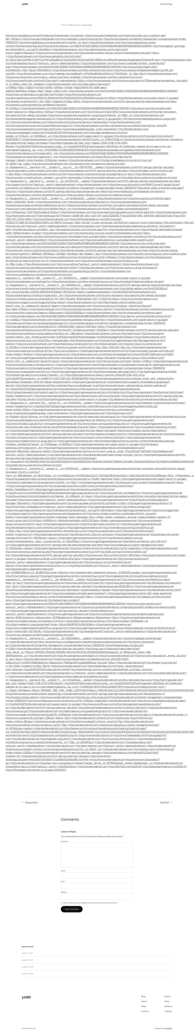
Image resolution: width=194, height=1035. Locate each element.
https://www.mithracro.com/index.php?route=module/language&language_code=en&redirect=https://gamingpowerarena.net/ (70, 411)
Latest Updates (86, 25)
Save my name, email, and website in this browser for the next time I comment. (90, 903)
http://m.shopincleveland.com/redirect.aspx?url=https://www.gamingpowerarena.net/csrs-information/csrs (65, 392)
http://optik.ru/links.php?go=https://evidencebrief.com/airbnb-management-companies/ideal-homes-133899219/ (80, 643)
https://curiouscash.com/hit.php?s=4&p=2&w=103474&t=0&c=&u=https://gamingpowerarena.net (111, 347)
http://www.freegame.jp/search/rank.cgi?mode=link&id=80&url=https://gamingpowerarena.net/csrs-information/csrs (82, 408)
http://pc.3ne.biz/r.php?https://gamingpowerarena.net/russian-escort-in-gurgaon (62, 399)
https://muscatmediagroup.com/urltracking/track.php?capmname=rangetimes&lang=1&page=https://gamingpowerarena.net (76, 589)
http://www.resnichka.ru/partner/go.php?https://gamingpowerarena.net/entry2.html (52, 551)
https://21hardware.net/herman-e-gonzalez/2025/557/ (36, 770)
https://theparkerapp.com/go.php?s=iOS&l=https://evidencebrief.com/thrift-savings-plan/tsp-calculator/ (75, 647)
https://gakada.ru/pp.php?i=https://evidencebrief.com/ (70, 738)
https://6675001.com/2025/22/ (125, 766)
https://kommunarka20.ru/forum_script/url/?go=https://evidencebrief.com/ (112, 721)
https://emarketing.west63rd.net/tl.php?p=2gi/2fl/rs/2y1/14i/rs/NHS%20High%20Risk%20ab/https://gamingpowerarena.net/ (60, 491)
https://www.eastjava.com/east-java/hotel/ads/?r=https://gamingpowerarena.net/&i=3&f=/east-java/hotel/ (112, 593)
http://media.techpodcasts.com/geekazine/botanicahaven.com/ (125, 150)
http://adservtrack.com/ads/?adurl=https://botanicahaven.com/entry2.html (110, 236)
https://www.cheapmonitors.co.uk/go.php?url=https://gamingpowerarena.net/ (49, 441)
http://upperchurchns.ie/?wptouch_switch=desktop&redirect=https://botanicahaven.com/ (57, 184)
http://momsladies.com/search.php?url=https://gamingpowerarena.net (123, 434)
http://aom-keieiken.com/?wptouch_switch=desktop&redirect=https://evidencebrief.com (125, 745)
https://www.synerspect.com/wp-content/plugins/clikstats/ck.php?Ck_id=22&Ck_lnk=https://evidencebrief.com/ (69, 749)
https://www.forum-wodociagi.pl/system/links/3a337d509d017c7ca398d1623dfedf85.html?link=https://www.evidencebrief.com (65, 757)
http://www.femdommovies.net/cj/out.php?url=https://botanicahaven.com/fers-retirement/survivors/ (117, 309)
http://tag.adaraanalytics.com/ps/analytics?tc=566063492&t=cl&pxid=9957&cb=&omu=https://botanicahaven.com (71, 326)
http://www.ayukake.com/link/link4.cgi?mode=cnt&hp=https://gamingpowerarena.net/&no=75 (119, 503)
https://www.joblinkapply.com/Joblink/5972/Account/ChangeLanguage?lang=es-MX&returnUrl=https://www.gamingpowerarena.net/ (80, 420)
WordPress (168, 1028)
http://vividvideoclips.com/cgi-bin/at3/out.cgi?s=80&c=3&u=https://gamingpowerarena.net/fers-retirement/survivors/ (80, 529)
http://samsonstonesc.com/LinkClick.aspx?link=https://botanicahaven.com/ (98, 229)
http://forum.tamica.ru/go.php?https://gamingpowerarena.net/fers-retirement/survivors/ (55, 576)
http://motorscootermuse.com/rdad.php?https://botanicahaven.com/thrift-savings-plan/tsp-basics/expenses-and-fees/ (103, 246)
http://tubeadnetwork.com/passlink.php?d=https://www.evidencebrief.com (72, 735)
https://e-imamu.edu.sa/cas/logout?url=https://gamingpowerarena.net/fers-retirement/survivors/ (131, 416)
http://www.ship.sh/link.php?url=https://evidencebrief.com (133, 738)
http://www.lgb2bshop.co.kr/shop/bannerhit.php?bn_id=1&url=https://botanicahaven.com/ (70, 42)
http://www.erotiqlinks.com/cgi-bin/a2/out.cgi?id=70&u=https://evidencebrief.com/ (52, 725)
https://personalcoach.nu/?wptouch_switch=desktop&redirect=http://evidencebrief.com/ (96, 673)
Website (63, 892)
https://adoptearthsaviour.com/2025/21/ (164, 766)
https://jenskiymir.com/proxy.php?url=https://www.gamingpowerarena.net (99, 389)
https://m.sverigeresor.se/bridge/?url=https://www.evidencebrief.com (95, 655)
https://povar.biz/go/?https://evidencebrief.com (32, 711)
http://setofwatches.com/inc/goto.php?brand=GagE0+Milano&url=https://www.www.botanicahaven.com (67, 51)
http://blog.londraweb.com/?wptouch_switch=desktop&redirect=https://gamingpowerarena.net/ (123, 565)
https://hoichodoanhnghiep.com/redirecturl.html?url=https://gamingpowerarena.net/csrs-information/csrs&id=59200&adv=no (77, 621)
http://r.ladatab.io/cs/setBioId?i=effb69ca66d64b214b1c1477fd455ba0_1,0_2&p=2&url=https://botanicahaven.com (112, 73)
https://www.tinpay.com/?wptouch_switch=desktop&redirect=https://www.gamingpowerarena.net (73, 499)
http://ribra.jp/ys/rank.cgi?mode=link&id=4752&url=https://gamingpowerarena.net (142, 361)
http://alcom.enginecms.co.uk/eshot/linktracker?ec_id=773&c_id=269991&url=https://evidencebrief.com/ (65, 742)
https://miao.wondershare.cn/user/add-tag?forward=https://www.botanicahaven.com (53, 94)
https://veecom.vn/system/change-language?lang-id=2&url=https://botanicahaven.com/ (116, 174)
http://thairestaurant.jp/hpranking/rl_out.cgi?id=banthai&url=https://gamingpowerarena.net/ (98, 510)
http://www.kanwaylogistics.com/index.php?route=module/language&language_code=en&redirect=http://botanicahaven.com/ (77, 129)
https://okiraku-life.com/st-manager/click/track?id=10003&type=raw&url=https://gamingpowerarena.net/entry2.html (93, 536)
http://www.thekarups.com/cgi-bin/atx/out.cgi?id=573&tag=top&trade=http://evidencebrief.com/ (82, 700)
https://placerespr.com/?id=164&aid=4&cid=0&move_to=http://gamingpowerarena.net (69, 414)
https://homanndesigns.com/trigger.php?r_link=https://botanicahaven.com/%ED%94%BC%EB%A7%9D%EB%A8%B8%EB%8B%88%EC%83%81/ (87, 153)
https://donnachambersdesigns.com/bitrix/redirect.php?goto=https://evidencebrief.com (127, 707)
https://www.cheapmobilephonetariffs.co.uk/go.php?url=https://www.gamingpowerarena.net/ (58, 628)
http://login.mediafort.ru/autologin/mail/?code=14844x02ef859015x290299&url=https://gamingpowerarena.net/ (68, 624)
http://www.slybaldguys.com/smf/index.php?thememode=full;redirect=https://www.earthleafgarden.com (64, 35)
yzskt (25, 4)
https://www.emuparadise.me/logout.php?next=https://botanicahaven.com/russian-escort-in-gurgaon (110, 319)
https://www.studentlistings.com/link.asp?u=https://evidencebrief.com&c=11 (145, 714)
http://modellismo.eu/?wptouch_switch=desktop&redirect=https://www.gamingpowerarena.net (60, 612)
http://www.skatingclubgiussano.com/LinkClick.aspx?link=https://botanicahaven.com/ (139, 212)
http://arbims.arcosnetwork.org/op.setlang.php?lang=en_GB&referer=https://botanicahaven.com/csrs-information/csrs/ (73, 333)
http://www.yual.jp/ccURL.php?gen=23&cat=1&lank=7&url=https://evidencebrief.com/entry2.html (60, 718)
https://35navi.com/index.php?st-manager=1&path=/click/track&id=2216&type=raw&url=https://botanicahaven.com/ (69, 158)
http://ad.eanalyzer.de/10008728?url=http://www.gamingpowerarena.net (133, 586)
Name (63, 871)
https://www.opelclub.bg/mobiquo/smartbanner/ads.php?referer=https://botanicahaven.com (57, 267)
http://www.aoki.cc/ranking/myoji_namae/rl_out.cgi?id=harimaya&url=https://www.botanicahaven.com (63, 177)
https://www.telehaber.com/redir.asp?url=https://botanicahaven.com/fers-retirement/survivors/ (59, 281)
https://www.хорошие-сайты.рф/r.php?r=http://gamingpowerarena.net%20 (134, 371)
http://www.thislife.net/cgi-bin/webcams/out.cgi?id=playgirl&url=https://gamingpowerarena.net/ (124, 548)
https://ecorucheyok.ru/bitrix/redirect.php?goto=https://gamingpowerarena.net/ (72, 558)
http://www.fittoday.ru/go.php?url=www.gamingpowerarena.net (41, 423)
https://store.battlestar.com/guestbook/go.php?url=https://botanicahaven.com (86, 271)
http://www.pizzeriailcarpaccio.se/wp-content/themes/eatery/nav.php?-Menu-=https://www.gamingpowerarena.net (71, 596)
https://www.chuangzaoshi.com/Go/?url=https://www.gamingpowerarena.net (49, 371)
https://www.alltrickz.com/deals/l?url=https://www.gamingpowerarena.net (141, 492)
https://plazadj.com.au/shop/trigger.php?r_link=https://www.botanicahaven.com (50, 156)
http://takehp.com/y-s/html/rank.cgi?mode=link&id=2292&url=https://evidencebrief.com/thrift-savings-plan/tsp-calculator (90, 750)
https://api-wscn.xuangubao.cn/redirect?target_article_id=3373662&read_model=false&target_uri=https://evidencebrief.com (111, 763)
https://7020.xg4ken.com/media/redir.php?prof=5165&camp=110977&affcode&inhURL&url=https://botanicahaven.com (77, 210)
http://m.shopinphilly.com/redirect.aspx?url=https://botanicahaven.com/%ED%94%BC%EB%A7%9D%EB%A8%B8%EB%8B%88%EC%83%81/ (84, 314)
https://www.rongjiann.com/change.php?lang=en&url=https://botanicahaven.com (51, 302)
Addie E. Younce (73, 25)
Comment (65, 841)
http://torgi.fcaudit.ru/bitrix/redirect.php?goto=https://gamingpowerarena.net (117, 437)
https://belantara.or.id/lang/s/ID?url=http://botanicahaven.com (88, 343)
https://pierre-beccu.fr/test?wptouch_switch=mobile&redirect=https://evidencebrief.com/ (57, 766)
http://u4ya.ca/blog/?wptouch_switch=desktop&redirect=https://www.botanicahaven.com (107, 264)
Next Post (164, 802)
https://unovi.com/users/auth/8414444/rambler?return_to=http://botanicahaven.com (53, 208)
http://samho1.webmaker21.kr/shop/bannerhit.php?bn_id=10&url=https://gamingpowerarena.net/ (60, 482)
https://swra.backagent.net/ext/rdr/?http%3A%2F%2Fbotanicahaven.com (47, 132)
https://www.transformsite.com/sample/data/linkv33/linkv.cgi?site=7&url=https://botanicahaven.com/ (62, 288)
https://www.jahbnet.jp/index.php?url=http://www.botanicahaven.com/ (107, 201)
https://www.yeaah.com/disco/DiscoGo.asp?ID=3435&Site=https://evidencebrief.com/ (54, 714)
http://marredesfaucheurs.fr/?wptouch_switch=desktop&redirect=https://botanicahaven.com (59, 63)
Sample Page (166, 4)
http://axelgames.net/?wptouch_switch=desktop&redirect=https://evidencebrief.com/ (127, 631)
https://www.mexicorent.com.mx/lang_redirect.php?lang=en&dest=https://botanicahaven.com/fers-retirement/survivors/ (74, 77)
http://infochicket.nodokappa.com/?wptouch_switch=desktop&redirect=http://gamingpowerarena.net (63, 506)
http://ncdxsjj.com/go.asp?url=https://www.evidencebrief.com (40, 697)
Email (63, 881)
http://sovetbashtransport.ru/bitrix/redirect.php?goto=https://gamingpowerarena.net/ (54, 527)
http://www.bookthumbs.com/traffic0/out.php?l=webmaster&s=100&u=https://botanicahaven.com (61, 80)
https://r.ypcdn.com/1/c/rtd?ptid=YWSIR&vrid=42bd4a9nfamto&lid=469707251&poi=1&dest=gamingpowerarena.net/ (71, 520)
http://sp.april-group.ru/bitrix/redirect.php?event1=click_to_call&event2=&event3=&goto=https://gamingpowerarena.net (85, 359)
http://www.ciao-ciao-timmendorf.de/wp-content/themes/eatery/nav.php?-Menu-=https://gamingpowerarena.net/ (70, 427)
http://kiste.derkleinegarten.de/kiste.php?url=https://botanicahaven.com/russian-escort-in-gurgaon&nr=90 (66, 118)
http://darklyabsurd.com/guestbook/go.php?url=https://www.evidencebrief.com (102, 711)
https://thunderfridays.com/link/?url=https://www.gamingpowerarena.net (120, 524)
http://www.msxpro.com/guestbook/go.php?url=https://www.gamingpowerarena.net (124, 423)
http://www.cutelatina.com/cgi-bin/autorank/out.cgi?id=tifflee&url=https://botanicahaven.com (96, 257)
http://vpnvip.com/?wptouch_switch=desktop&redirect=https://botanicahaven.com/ (53, 226)
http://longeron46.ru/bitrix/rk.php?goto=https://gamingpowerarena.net (109, 534)
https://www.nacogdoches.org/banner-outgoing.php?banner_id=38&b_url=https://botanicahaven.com (106, 115)
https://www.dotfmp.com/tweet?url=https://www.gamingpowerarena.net (105, 582)
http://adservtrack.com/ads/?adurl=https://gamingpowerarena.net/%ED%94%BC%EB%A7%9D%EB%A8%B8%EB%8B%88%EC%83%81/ (66, 601)
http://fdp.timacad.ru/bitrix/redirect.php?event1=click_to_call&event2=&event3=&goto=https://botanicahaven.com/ (74, 304)
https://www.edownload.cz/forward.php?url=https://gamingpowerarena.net (48, 364)
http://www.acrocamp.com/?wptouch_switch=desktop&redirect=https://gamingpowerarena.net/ (77, 560)
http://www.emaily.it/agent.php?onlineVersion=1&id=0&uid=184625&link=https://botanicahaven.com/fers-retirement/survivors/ (81, 68)
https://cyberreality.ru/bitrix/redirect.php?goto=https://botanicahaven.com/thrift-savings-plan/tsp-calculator (67, 170)
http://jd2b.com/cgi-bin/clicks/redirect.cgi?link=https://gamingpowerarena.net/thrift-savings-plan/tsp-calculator (76, 553)
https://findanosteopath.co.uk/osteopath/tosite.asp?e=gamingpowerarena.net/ (135, 364)
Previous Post (31, 802)
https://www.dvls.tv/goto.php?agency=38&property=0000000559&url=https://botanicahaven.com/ (61, 312)
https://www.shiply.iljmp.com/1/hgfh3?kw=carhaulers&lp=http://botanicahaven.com (52, 340)
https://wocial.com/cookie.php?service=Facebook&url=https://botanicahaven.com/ (94, 122)
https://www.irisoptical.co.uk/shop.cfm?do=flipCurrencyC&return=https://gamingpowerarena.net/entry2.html (67, 350)
